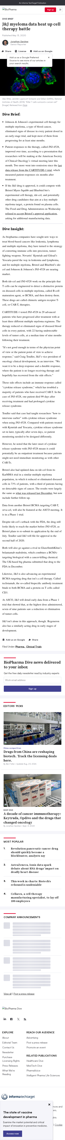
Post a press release (23, 993)
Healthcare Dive (34, 1060)
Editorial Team (9, 1042)
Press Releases (10, 1065)
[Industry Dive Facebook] (11, 1019)
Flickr (25, 105)
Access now (12, 1133)
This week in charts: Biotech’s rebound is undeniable (31, 883)
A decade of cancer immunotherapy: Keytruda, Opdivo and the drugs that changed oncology (32, 818)
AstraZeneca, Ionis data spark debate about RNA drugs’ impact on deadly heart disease (35, 868)
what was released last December (34, 493)
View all (7, 993)
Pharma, (20, 646)
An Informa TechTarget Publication (32, 3)
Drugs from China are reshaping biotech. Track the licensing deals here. (30, 756)
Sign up (50, 10)
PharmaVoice (33, 1070)
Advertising (32, 1037)
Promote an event (36, 1047)
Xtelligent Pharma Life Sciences (43, 1075)
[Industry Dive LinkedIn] (5, 1019)
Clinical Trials (34, 646)
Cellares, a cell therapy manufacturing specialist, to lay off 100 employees (35, 897)
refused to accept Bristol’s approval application (31, 213)
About (5, 1037)
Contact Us (8, 1047)
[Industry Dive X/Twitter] (18, 1019)
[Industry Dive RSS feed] (25, 1019)
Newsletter (8, 1052)
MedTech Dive (34, 1065)
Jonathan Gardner (19, 41)
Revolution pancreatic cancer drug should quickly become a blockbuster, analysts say (34, 852)
